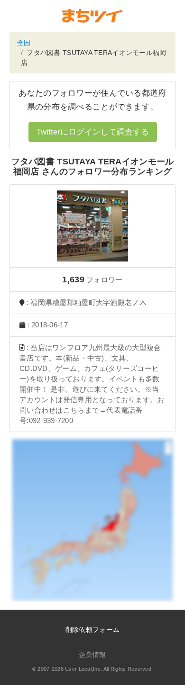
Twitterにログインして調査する (93, 131)
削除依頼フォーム (92, 629)
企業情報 (92, 654)
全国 (24, 42)
